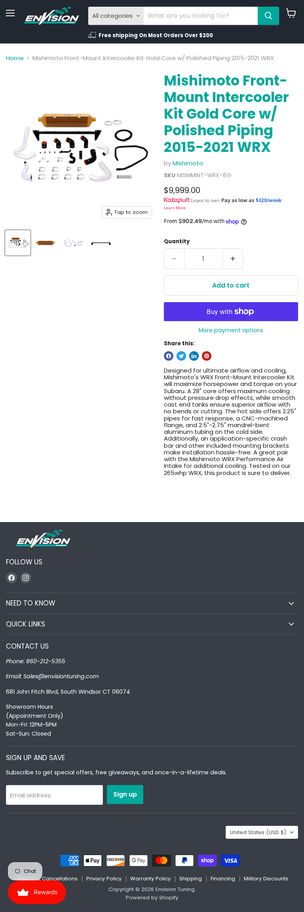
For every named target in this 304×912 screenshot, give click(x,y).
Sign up (125, 794)
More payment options (231, 330)
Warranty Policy (150, 878)
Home (15, 58)
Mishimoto (188, 163)
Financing (223, 878)
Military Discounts (266, 878)
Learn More (175, 207)
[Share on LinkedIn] (194, 356)
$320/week (268, 200)
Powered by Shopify (152, 897)
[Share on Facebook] (168, 356)
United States (258, 832)
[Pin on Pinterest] (206, 356)
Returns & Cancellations (47, 878)
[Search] (268, 16)
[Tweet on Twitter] (181, 356)
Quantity (177, 241)
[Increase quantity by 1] (233, 258)
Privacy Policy (104, 878)
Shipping (190, 878)
